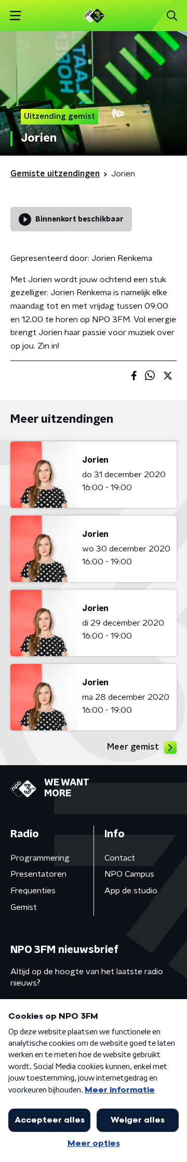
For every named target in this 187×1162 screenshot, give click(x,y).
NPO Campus (129, 874)
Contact (119, 858)
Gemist (23, 907)
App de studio (130, 891)
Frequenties (33, 891)
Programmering (40, 858)
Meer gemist (133, 747)
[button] (15, 15)
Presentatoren (38, 874)
